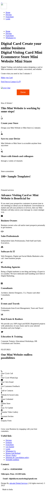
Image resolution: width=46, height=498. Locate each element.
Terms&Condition (12, 460)
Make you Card (7, 78)
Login (8, 19)
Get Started (10, 447)
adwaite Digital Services (18, 483)
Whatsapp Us (11, 38)
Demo (23, 92)
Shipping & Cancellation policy (17, 457)
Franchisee (10, 17)
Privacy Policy (11, 455)
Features (9, 442)
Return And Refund (13, 453)
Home (8, 12)
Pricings (9, 15)
